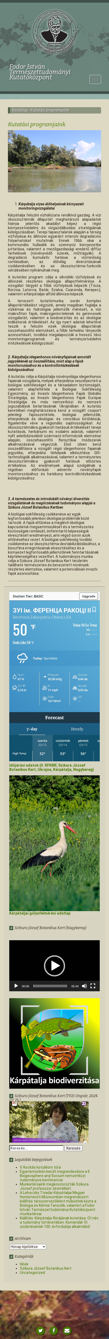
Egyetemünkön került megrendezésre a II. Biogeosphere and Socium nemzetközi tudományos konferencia (55, 1175)
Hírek (24, 1264)
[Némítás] (84, 986)
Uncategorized (32, 1272)
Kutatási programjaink (36, 124)
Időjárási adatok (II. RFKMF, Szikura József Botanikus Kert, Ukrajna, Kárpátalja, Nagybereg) (51, 767)
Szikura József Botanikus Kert (45, 1268)
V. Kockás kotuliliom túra (40, 1167)
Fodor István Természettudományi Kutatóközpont (40, 67)
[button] (54, 965)
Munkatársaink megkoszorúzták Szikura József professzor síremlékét (54, 1186)
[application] (54, 965)
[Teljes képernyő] (93, 986)
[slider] (50, 986)
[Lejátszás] (16, 986)
